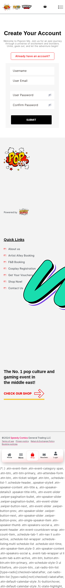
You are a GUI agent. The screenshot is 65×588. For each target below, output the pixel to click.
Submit (31, 119)
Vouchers (44, 457)
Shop (33, 458)
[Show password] (50, 95)
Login (55, 457)
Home (9, 457)
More (20, 457)
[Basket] (45, 7)
